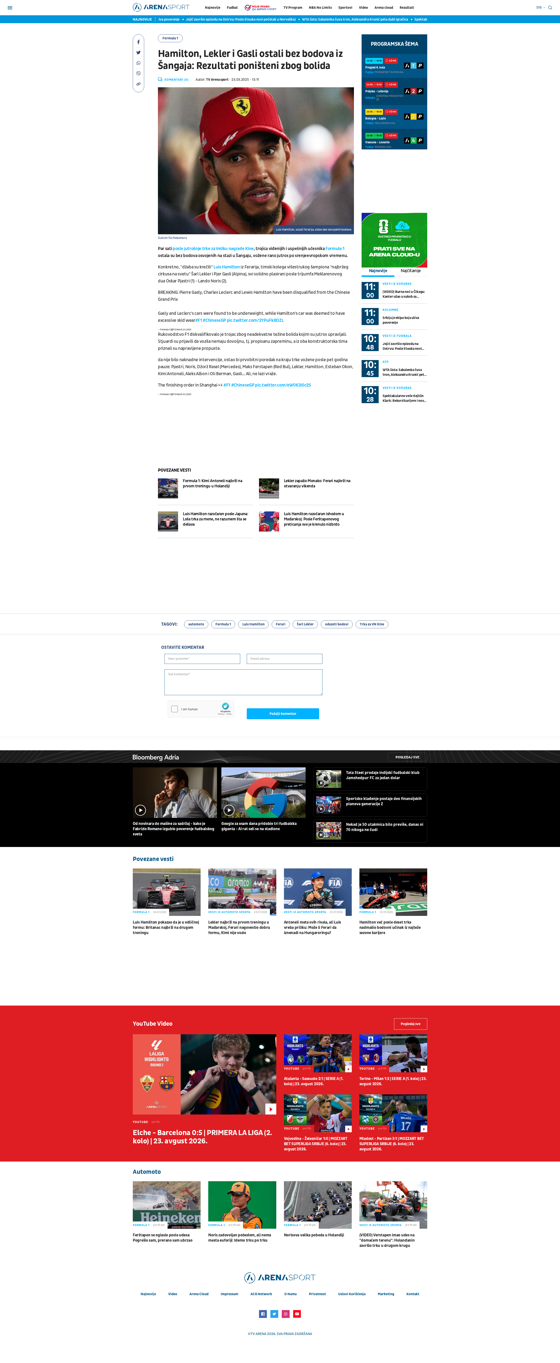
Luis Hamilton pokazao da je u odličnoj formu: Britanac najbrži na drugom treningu (166, 927)
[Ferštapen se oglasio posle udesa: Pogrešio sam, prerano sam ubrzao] (167, 1205)
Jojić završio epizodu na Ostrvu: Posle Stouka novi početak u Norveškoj (218, 19)
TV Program (293, 7)
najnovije (148, 1294)
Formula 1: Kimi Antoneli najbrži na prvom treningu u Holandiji (212, 483)
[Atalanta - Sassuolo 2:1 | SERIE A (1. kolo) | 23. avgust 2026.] (318, 1053)
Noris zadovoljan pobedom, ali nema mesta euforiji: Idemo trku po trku (239, 1238)
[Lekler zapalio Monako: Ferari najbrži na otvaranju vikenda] (269, 488)
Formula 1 (170, 38)
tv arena (258, 1334)
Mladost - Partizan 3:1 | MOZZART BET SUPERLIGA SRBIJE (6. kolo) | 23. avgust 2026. (391, 1144)
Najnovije (212, 7)
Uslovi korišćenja (352, 1294)
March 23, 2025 (183, 329)
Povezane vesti (174, 470)
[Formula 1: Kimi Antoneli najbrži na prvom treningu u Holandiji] (168, 488)
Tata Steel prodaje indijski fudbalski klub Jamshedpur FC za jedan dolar (383, 775)
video (172, 1294)
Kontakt (412, 1294)
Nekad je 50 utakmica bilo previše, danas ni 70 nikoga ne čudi (384, 827)
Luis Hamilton (227, 267)
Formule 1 (335, 248)
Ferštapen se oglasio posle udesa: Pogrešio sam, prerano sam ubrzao (162, 1238)
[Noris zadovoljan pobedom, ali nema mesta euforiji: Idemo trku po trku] (242, 1205)
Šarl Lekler (305, 624)
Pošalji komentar (283, 714)
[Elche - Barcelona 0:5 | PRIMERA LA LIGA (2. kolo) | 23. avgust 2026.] (204, 1074)
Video (363, 7)
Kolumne (390, 310)
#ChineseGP (214, 320)
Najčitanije (411, 270)
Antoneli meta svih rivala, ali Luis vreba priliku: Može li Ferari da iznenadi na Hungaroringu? (312, 927)
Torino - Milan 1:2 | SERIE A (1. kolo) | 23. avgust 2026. (393, 1081)
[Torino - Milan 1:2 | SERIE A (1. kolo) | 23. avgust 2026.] (393, 1053)
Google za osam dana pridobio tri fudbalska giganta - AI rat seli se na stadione (258, 826)
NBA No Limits (320, 7)
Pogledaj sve (407, 757)
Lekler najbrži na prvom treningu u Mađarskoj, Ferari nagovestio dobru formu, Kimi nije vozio (239, 927)
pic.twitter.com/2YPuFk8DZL (255, 320)
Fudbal (232, 7)
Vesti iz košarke (397, 284)
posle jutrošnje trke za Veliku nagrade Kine (213, 248)
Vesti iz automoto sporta (229, 912)
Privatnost (317, 1294)
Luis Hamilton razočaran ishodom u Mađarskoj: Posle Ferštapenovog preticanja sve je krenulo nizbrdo (314, 519)
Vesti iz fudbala (397, 336)
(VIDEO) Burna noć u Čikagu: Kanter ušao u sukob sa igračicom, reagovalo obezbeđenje (404, 294)
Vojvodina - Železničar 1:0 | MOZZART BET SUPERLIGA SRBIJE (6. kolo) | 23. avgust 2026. (315, 1144)
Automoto (147, 1172)
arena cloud (198, 1294)
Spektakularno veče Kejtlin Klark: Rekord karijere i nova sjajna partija (404, 398)
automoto (196, 624)
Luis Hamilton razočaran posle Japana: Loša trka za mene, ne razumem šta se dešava (215, 519)
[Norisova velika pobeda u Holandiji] (318, 1205)
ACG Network (261, 1294)
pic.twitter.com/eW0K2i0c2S (283, 385)
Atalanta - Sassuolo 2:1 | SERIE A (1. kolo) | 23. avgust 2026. (313, 1081)
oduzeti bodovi (336, 624)
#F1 (198, 320)
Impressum (229, 1294)
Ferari (280, 624)
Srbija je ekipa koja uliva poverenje (401, 320)
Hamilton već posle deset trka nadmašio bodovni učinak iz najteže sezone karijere (390, 927)
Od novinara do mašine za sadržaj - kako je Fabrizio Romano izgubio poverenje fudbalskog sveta (173, 829)
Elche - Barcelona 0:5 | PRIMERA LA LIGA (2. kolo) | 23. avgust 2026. (202, 1137)
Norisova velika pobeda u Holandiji (314, 1235)
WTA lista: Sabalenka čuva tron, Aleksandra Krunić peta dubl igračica (332, 19)
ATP (386, 362)
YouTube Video (153, 1024)
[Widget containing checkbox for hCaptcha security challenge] (201, 709)
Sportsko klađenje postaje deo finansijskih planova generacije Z (384, 801)
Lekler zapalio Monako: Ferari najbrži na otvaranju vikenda (317, 483)
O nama (290, 1294)
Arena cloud (383, 7)
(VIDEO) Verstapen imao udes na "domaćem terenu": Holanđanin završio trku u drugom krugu (387, 1240)
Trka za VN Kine (372, 624)
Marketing (386, 1294)
